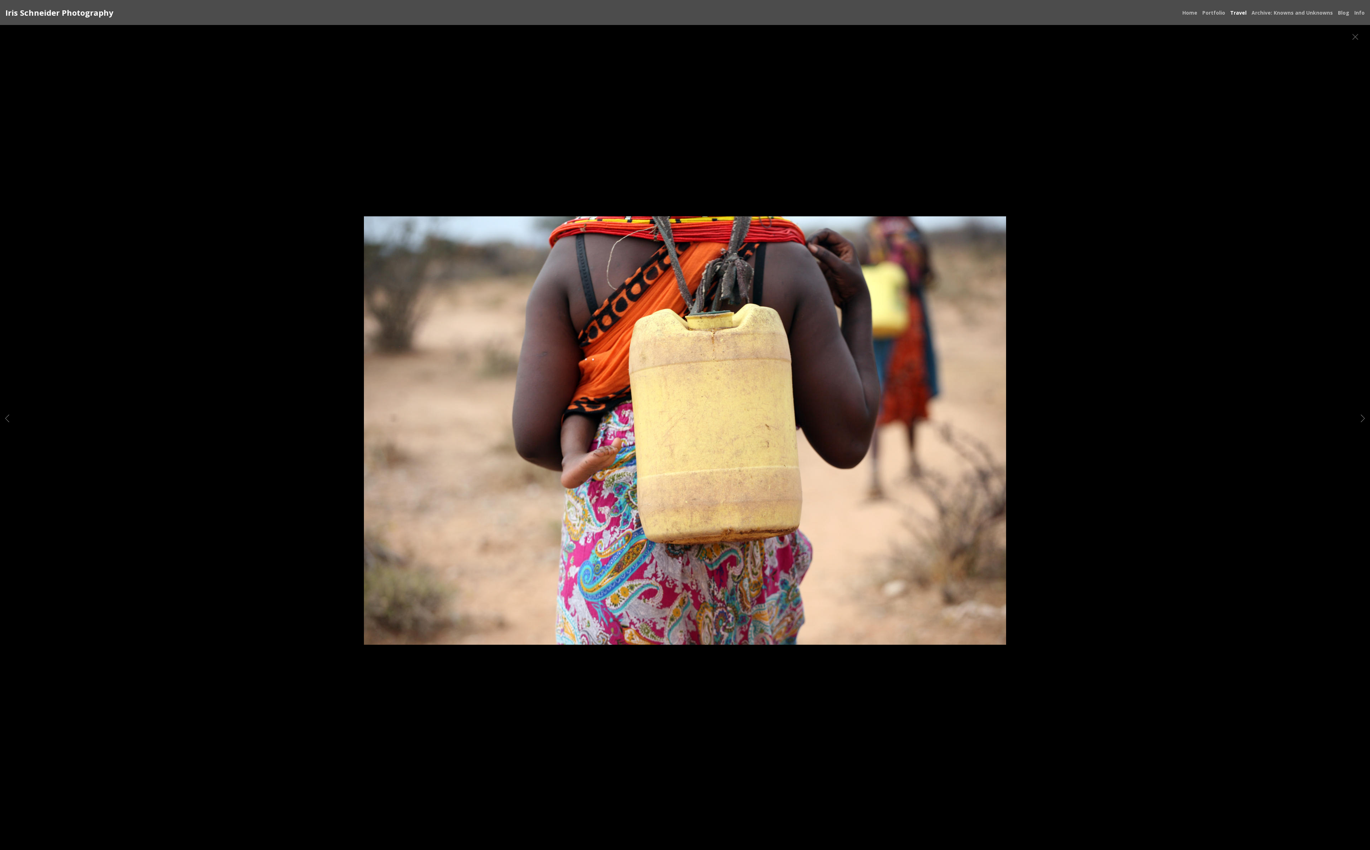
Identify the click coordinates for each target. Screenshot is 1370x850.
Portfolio (1213, 12)
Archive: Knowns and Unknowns (1292, 12)
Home (1189, 12)
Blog (1343, 12)
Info (1359, 12)
